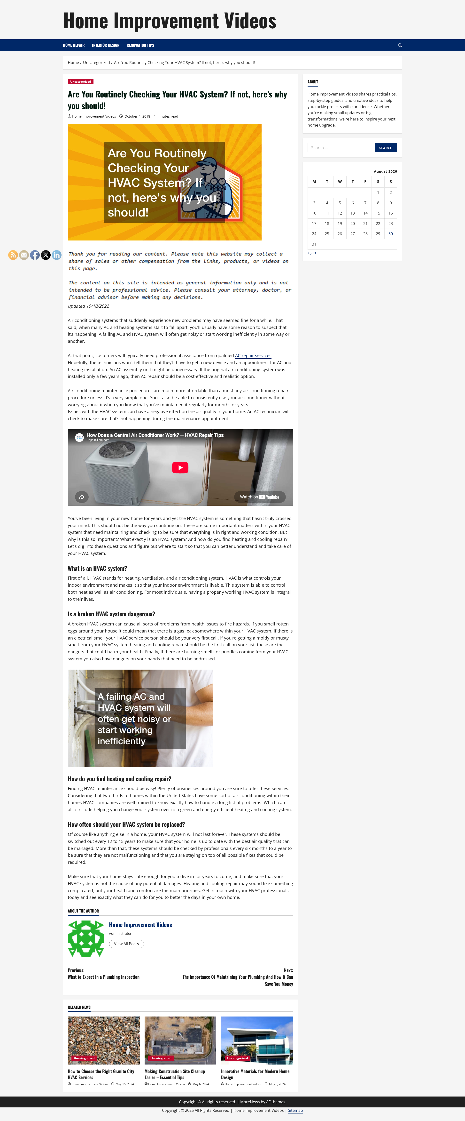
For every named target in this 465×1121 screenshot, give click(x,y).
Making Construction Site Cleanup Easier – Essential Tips (175, 1074)
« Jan (312, 252)
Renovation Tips (140, 45)
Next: (238, 977)
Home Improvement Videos (169, 19)
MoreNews (250, 1102)
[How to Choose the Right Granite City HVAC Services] (104, 1041)
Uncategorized (80, 82)
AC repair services (253, 355)
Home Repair (74, 45)
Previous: (104, 973)
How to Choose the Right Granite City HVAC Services (101, 1074)
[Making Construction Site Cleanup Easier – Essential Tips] (181, 1041)
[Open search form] (400, 45)
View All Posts (126, 943)
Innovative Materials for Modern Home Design (255, 1074)
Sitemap (295, 1110)
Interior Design (105, 45)
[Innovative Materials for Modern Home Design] (257, 1041)
